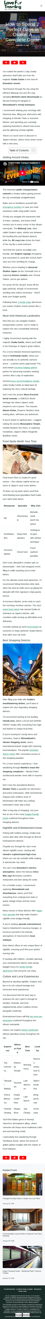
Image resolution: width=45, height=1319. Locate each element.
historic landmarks (30, 1030)
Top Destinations (9, 1289)
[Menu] (41, 6)
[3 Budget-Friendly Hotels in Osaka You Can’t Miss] (22, 1184)
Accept (18, 1315)
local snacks (33, 627)
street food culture (11, 609)
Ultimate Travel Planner (24, 1289)
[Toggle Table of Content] (32, 150)
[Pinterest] (22, 62)
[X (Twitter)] (14, 62)
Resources (37, 1289)
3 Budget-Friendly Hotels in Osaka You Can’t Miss (21, 1198)
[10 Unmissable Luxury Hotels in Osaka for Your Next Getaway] (22, 1220)
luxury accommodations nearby (24, 381)
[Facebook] (6, 62)
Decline (26, 1315)
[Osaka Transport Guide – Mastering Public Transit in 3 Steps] (22, 1257)
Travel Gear (22, 1291)
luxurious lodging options (25, 367)
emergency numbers (12, 207)
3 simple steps (24, 302)
